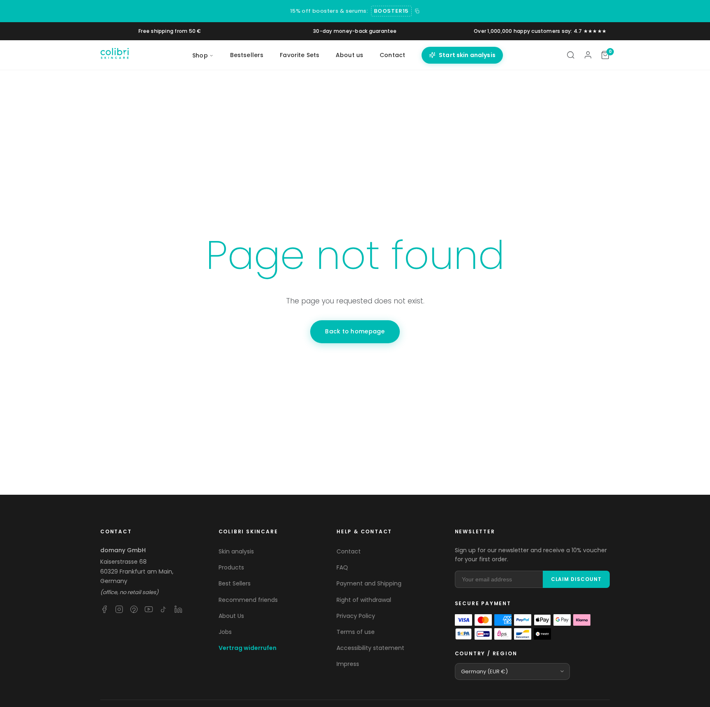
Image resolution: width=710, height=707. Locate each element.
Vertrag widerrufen (248, 648)
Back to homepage (355, 331)
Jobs (225, 632)
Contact (392, 55)
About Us (231, 616)
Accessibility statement (370, 648)
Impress (348, 664)
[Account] (587, 55)
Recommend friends (248, 600)
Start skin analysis (467, 55)
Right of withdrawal (364, 600)
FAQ (342, 567)
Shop (200, 55)
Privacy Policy (356, 616)
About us (349, 55)
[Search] (570, 55)
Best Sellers (235, 583)
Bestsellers (247, 55)
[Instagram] (119, 609)
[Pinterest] (134, 609)
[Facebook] (104, 609)
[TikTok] (163, 609)
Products (231, 567)
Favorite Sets (299, 55)
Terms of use (356, 632)
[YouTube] (149, 609)
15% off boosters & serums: (329, 11)
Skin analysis (236, 551)
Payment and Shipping (369, 583)
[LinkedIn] (178, 609)
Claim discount (576, 579)
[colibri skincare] (114, 55)
